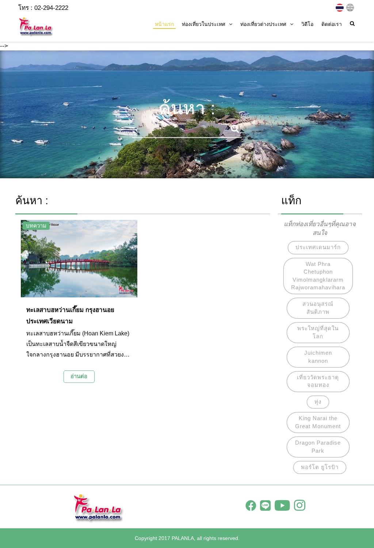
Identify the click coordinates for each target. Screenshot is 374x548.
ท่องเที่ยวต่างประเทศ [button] (263, 24)
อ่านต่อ (78, 376)
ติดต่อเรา (331, 24)
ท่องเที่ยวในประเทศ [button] (203, 24)
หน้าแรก (164, 24)
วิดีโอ (307, 24)
